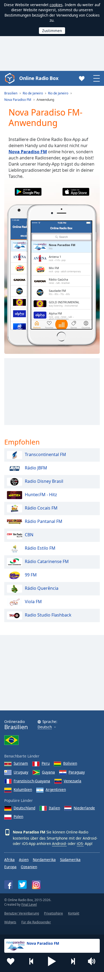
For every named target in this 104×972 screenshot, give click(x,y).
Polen (18, 816)
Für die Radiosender (36, 922)
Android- (59, 843)
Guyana (48, 772)
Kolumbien (23, 789)
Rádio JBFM (36, 468)
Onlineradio (16, 724)
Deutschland (24, 807)
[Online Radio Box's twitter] (22, 884)
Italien (54, 807)
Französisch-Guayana (32, 780)
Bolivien (70, 763)
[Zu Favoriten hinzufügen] (10, 961)
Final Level (29, 904)
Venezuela (72, 780)
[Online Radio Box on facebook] (8, 884)
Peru (46, 763)
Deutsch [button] (45, 727)
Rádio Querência (41, 588)
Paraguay (77, 772)
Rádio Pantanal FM (43, 521)
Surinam (21, 763)
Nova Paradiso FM (28, 152)
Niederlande (84, 807)
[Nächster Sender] (72, 961)
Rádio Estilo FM (40, 548)
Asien (24, 859)
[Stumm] (93, 961)
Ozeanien (29, 866)
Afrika (9, 859)
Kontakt (73, 913)
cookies (56, 4)
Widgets (10, 922)
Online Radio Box (38, 78)
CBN (29, 535)
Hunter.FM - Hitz (41, 495)
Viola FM (33, 601)
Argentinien (56, 789)
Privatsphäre (53, 913)
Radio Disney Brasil (44, 481)
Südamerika (70, 859)
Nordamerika (44, 859)
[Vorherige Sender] (31, 961)
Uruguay (21, 772)
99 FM (31, 575)
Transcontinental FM (45, 454)
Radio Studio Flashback (48, 615)
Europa (10, 866)
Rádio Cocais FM (41, 508)
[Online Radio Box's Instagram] (36, 884)
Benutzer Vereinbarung (21, 913)
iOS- (80, 843)
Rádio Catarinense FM (47, 561)
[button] (52, 961)
